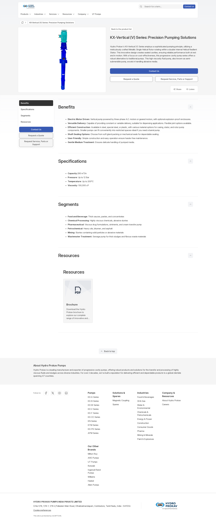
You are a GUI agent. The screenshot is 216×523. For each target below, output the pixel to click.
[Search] (141, 6)
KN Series (92, 421)
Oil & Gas (141, 401)
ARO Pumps (93, 458)
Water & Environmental (143, 406)
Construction (143, 423)
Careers (165, 404)
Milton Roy (93, 454)
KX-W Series (93, 405)
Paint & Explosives (145, 439)
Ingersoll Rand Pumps (94, 471)
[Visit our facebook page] (46, 393)
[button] (128, 107)
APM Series (93, 433)
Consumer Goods (145, 427)
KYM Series (93, 425)
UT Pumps (92, 462)
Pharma (140, 431)
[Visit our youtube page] (59, 393)
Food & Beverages (145, 397)
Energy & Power (144, 419)
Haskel (91, 481)
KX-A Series (93, 397)
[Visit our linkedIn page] (66, 393)
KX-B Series (93, 401)
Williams (91, 477)
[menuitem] (26, 14)
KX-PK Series (94, 429)
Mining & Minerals (145, 435)
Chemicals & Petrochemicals (144, 413)
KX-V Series (93, 409)
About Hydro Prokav (171, 400)
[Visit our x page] (52, 393)
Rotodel (91, 466)
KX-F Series (93, 413)
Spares (115, 404)
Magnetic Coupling (120, 400)
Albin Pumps (93, 485)
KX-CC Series (94, 417)
